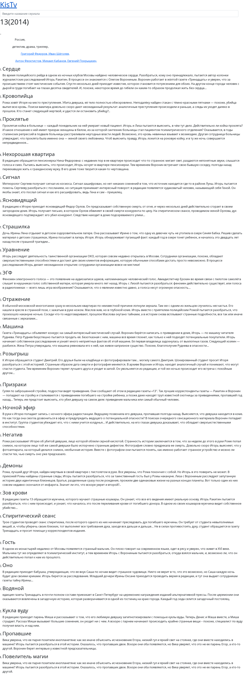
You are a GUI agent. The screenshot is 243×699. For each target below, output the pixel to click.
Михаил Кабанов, (55, 61)
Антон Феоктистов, (29, 61)
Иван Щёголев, (59, 54)
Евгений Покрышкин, (82, 61)
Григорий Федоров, (35, 54)
